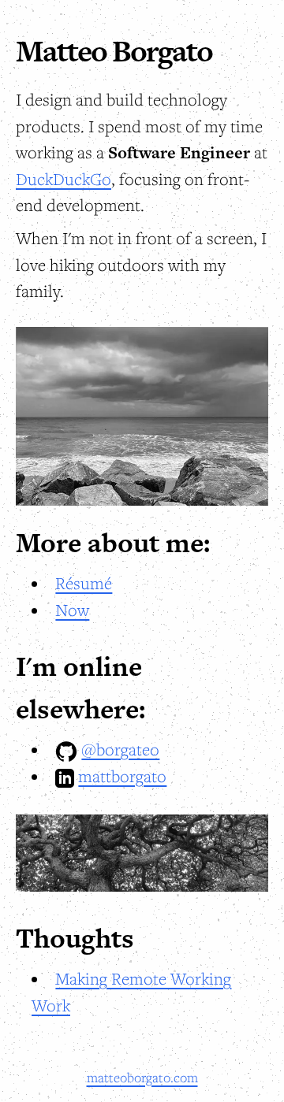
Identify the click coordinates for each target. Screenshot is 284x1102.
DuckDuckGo (63, 179)
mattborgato (122, 776)
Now (72, 610)
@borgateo (120, 749)
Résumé (83, 583)
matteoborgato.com (142, 1077)
